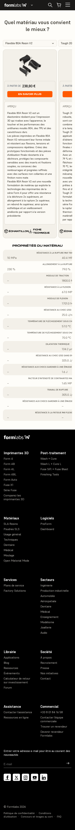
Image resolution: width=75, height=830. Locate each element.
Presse (44, 668)
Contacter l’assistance (18, 712)
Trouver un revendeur (53, 726)
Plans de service (14, 585)
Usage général (12, 534)
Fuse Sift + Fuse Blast (54, 469)
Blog (6, 662)
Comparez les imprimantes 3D (14, 497)
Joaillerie (45, 627)
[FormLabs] (15, 5)
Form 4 (8, 458)
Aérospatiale (48, 601)
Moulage (9, 555)
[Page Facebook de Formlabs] (7, 777)
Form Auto (10, 479)
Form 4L (9, 469)
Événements (12, 673)
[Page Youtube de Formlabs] (34, 777)
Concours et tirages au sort (37, 816)
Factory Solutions (15, 590)
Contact (45, 678)
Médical (8, 550)
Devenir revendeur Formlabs (51, 733)
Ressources (11, 668)
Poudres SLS (11, 529)
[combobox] (30, 43)
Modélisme (47, 622)
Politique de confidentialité (19, 813)
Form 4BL (10, 474)
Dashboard (47, 529)
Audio (43, 632)
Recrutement (48, 662)
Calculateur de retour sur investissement (17, 680)
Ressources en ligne (16, 717)
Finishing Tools (49, 474)
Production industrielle (54, 590)
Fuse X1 (8, 485)
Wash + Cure (48, 458)
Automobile (47, 596)
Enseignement (49, 617)
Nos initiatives (49, 673)
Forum (8, 687)
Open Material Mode (16, 560)
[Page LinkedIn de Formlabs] (43, 777)
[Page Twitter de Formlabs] (16, 777)
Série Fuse (10, 490)
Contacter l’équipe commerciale (51, 719)
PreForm (46, 524)
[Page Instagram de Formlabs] (25, 777)
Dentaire (9, 545)
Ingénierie (46, 585)
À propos (46, 657)
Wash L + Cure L (50, 464)
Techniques (11, 539)
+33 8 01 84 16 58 (51, 712)
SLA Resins (11, 524)
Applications (11, 657)
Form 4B (9, 464)
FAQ (59, 816)
